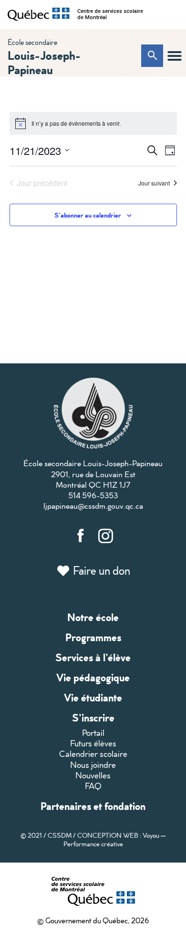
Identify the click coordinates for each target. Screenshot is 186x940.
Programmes (93, 637)
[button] (174, 55)
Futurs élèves (93, 743)
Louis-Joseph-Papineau (44, 62)
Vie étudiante (93, 697)
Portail (93, 733)
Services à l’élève (93, 657)
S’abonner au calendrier (87, 214)
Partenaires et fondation (93, 805)
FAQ (93, 786)
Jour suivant (154, 183)
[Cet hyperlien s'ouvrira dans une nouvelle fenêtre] (39, 14)
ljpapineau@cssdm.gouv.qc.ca (93, 505)
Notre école (93, 617)
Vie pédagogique (93, 677)
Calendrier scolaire (93, 754)
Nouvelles (93, 775)
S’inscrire (93, 717)
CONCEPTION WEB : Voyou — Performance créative (114, 840)
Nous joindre (93, 765)
